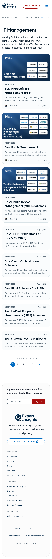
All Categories (13, 457)
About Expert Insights (16, 487)
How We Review (14, 500)
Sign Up (38, 401)
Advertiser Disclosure (34, 536)
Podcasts (11, 471)
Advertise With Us (15, 516)
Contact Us (12, 496)
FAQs (17, 528)
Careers (10, 491)
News (9, 466)
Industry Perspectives (16, 475)
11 (33, 364)
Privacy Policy (31, 528)
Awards (10, 461)
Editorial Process (14, 505)
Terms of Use (14, 536)
